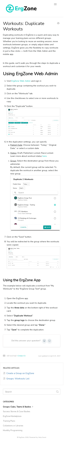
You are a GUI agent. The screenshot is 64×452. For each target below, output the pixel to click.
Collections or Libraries (13, 425)
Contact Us (22, 355)
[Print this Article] (58, 23)
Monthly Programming (12, 430)
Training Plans (9, 421)
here (44, 156)
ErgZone (22, 437)
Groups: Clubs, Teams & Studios (17, 407)
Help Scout (42, 437)
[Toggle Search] (57, 392)
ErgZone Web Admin (21, 81)
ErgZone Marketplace (12, 416)
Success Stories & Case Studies (16, 411)
